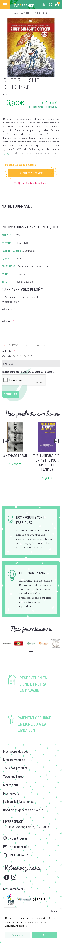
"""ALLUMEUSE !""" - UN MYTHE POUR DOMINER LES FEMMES (47, 462)
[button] (5, 441)
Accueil (17, 13)
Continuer (10, 394)
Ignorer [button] (54, 910)
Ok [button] (44, 935)
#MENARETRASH (15, 455)
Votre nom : (7, 309)
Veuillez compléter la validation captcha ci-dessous (28, 371)
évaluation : (7, 350)
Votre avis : (7, 321)
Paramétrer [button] (18, 935)
